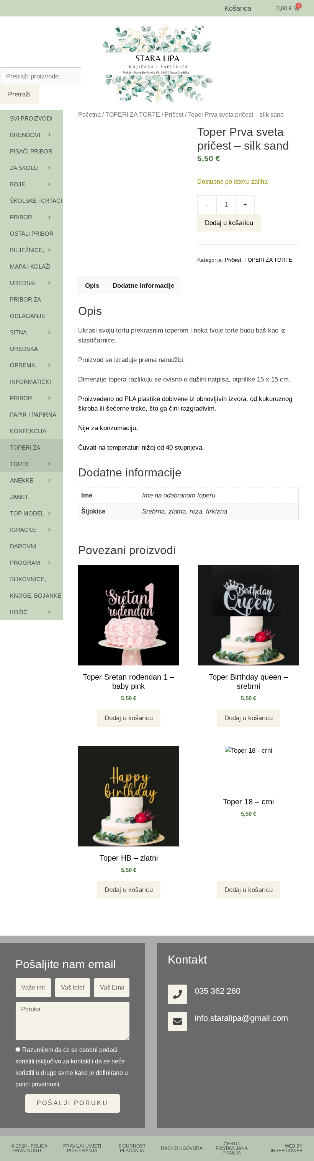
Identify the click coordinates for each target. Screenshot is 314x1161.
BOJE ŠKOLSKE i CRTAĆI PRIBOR (36, 200)
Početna (89, 114)
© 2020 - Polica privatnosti (29, 1148)
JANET (19, 497)
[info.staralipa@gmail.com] (177, 1021)
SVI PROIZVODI (31, 118)
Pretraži (19, 94)
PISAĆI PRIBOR (31, 151)
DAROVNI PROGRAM (25, 554)
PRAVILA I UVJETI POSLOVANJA (82, 1148)
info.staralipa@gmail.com (241, 1018)
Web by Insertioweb (287, 1148)
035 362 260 (217, 991)
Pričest (174, 114)
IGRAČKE (23, 530)
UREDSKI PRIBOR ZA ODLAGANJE (27, 299)
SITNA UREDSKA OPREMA (24, 349)
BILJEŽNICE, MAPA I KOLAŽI (30, 258)
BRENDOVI (25, 135)
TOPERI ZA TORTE (132, 114)
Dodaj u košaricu (229, 223)
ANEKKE (21, 480)
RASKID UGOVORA (182, 1148)
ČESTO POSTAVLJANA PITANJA (232, 1148)
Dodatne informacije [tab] (143, 285)
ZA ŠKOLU (24, 168)
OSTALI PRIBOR (32, 233)
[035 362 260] (177, 994)
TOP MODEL (27, 513)
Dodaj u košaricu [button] (129, 718)
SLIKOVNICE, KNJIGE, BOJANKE (35, 587)
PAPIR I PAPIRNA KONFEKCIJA (33, 422)
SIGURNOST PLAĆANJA (132, 1148)
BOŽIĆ (19, 612)
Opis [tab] (92, 285)
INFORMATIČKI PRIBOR (30, 389)
